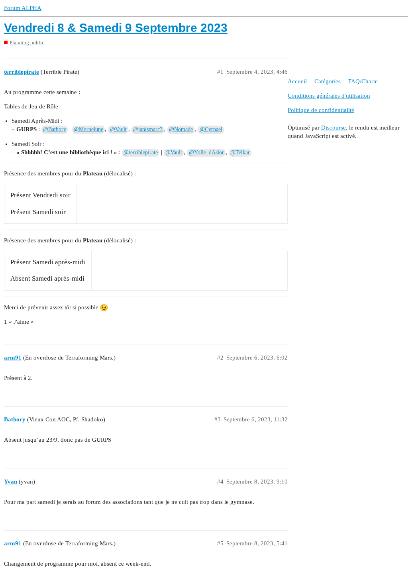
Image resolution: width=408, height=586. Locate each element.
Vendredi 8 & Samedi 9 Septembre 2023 (116, 27)
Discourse (333, 127)
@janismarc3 (148, 129)
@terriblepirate (141, 152)
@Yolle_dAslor (206, 152)
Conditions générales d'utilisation (329, 95)
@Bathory (54, 129)
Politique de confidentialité (321, 110)
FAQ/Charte (363, 81)
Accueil (297, 81)
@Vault (118, 129)
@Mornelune (88, 129)
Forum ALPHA (22, 8)
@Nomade (181, 129)
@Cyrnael (211, 129)
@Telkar (240, 152)
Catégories (327, 81)
